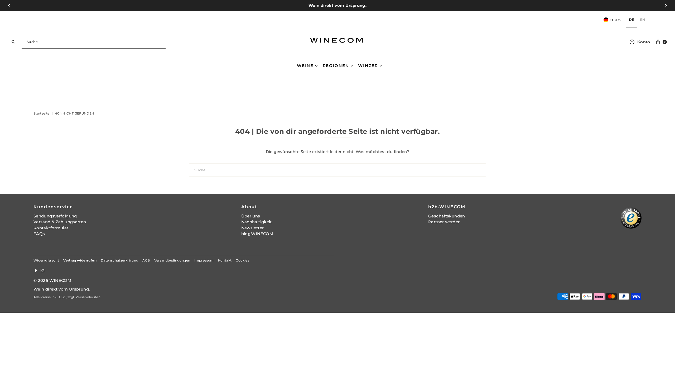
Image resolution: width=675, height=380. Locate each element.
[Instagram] (42, 271)
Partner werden (444, 221)
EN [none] (642, 19)
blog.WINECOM (257, 233)
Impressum (204, 260)
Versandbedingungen (172, 260)
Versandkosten (88, 297)
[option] (642, 19)
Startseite (41, 113)
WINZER (368, 65)
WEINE (305, 65)
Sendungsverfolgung (55, 215)
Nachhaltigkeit (256, 221)
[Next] (665, 5)
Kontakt (225, 260)
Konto (643, 41)
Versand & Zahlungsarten (59, 221)
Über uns (250, 215)
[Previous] (9, 5)
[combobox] (93, 42)
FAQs (39, 233)
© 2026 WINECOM (52, 280)
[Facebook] (36, 271)
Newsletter (252, 227)
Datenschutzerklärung (119, 260)
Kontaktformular (51, 227)
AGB (146, 260)
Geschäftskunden (446, 215)
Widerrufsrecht (46, 260)
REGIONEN (336, 65)
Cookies (242, 260)
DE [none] (631, 19)
